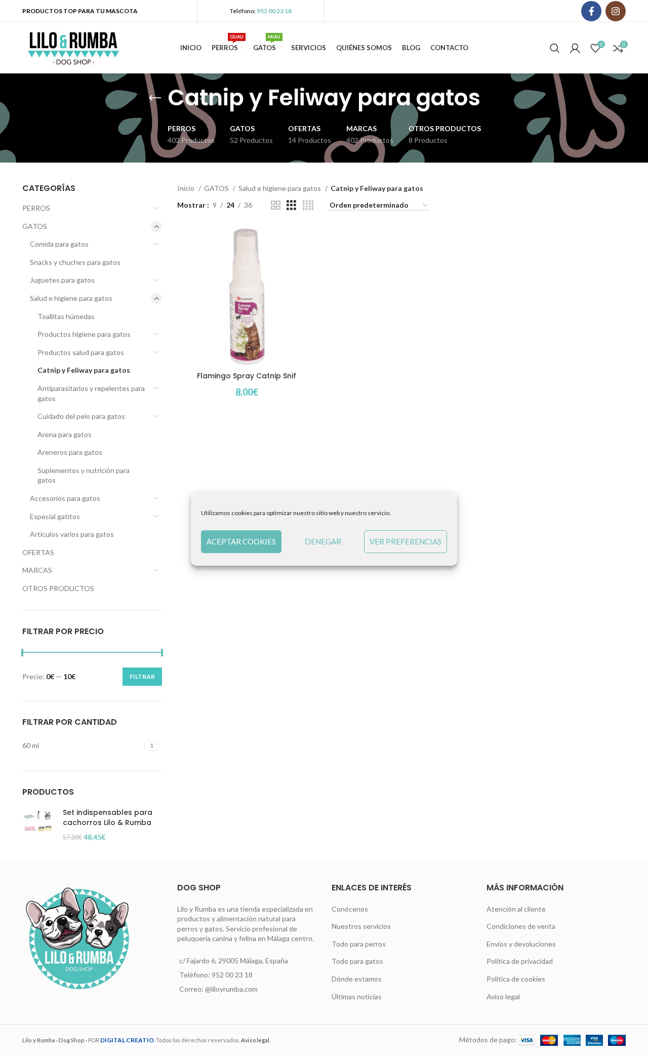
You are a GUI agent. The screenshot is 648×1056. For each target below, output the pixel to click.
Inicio (186, 188)
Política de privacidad (520, 961)
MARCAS (37, 570)
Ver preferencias (405, 541)
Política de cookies (516, 978)
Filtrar (142, 676)
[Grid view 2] (275, 205)
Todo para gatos (357, 961)
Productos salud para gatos (80, 352)
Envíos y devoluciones (521, 944)
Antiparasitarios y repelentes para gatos (91, 393)
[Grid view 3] (291, 205)
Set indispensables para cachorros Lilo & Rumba (107, 818)
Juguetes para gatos (62, 280)
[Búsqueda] (555, 48)
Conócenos (350, 909)
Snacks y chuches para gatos (75, 262)
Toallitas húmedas (66, 316)
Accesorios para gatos (65, 498)
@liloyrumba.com (231, 989)
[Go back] (155, 98)
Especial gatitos (55, 516)
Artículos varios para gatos (72, 534)
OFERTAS (38, 552)
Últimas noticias (357, 996)
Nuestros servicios (361, 926)
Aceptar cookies (241, 541)
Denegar (323, 541)
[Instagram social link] (615, 11)
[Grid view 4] (308, 205)
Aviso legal (503, 996)
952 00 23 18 (274, 11)
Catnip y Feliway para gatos (83, 370)
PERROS (36, 208)
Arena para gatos (64, 434)
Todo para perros (359, 944)
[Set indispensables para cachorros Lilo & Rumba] (38, 825)
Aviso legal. (255, 1040)
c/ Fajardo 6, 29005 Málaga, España (233, 960)
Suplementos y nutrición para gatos (83, 475)
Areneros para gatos (69, 452)
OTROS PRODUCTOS (58, 588)
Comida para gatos (59, 244)
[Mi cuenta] (575, 48)
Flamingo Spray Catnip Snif (246, 376)
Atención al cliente (516, 909)
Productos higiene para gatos (84, 334)
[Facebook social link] (591, 11)
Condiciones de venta (521, 926)
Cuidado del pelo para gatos (81, 416)
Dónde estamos (357, 978)
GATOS (34, 226)
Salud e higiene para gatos (71, 298)
